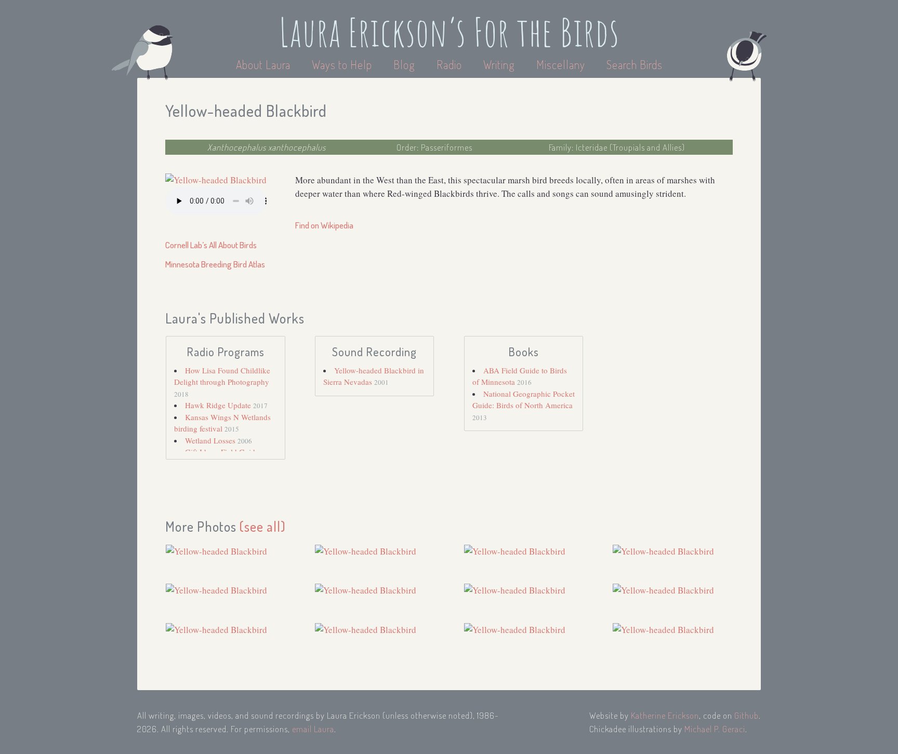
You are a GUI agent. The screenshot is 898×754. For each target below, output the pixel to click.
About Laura (264, 64)
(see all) (263, 526)
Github (746, 715)
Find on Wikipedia (324, 225)
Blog (404, 64)
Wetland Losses (211, 440)
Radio (451, 64)
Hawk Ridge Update (219, 405)
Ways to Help (343, 64)
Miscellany (560, 64)
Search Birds (634, 64)
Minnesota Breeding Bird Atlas (215, 264)
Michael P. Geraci (714, 728)
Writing (499, 64)
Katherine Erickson (665, 715)
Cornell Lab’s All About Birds (211, 244)
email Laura (313, 728)
